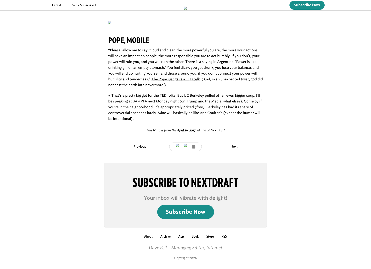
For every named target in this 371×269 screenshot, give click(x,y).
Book (195, 236)
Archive (165, 236)
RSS (224, 236)
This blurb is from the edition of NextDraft (185, 130)
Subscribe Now (307, 5)
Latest (56, 5)
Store (210, 236)
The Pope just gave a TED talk (175, 79)
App (181, 236)
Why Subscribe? (84, 5)
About (148, 236)
